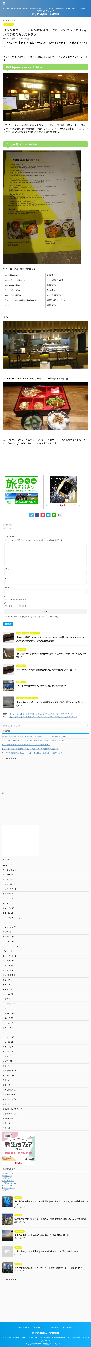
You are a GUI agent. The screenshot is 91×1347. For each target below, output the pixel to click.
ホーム (20, 1327)
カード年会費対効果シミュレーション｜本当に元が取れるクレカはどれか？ (32, 753)
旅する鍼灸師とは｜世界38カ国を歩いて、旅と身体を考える (26, 745)
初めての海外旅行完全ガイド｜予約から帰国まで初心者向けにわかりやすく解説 (34, 740)
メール (7, 578)
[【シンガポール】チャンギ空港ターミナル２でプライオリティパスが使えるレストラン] (48, 515)
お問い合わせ (54, 1327)
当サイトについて (41, 1327)
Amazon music (8, 1185)
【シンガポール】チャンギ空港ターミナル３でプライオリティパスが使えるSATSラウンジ (43, 717)
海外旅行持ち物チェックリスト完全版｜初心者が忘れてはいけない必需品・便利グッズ (36, 736)
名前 (6, 569)
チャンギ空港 (10, 528)
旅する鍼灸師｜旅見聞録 (45, 14)
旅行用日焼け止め (9, 1190)
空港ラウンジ (10, 525)
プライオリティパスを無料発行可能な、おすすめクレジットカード (46, 670)
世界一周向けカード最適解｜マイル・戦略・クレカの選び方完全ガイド (30, 749)
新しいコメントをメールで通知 (15, 599)
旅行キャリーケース (10, 1173)
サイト (6, 587)
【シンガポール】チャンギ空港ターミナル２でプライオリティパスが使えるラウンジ (41, 714)
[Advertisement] (45, 775)
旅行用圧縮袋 (7, 1176)
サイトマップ (29, 1327)
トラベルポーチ (8, 1181)
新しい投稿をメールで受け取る (15, 606)
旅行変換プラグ (8, 1178)
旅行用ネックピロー (10, 1183)
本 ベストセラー (8, 1188)
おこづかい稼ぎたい (67, 1327)
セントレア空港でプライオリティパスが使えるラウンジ (41, 686)
